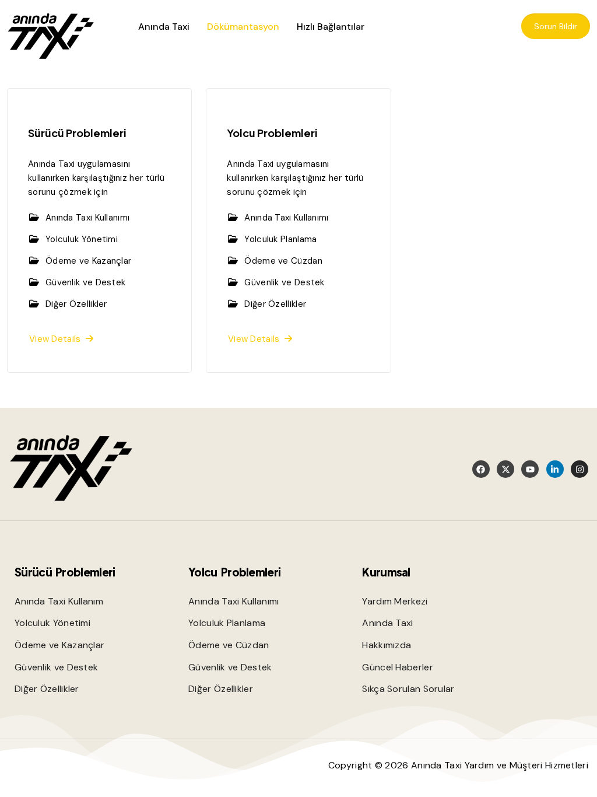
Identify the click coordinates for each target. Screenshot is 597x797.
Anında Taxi (163, 26)
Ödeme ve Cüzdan (283, 261)
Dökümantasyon (243, 26)
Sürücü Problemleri (77, 132)
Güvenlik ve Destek (85, 282)
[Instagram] (579, 469)
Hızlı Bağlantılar (330, 26)
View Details (57, 339)
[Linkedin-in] (555, 469)
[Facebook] (481, 469)
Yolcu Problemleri (272, 132)
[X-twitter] (505, 469)
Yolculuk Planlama (280, 239)
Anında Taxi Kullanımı (87, 217)
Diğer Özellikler (76, 304)
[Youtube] (530, 469)
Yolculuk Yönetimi (81, 239)
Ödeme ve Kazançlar (88, 261)
